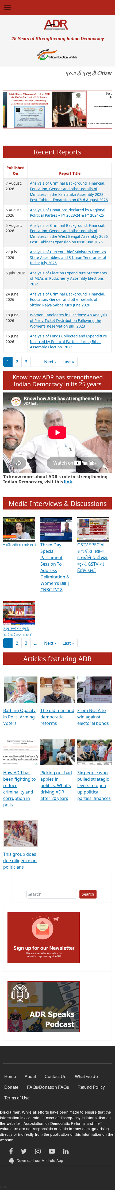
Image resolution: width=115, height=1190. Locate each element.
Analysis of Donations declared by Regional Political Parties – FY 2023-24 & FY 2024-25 (67, 212)
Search (88, 894)
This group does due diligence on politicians (20, 860)
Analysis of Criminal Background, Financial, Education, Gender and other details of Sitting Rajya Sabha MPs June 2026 (67, 299)
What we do (86, 1076)
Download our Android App (38, 1160)
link (68, 482)
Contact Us (55, 1076)
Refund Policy (91, 1087)
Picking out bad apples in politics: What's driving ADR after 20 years (56, 785)
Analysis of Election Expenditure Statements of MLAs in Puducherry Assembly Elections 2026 (68, 278)
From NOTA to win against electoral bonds (93, 716)
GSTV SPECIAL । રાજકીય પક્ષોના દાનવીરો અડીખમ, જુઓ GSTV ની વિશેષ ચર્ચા (92, 557)
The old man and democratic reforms (57, 716)
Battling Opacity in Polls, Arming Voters (19, 716)
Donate (11, 1087)
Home (10, 1076)
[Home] (57, 24)
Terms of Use (17, 1098)
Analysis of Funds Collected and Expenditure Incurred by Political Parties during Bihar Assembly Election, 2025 (68, 341)
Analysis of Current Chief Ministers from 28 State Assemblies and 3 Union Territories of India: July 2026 (68, 257)
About (30, 1076)
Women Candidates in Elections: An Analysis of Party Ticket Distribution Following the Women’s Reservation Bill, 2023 (68, 320)
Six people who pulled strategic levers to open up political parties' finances (94, 785)
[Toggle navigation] (7, 7)
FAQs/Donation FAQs (48, 1087)
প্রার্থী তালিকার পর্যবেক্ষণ (19, 545)
